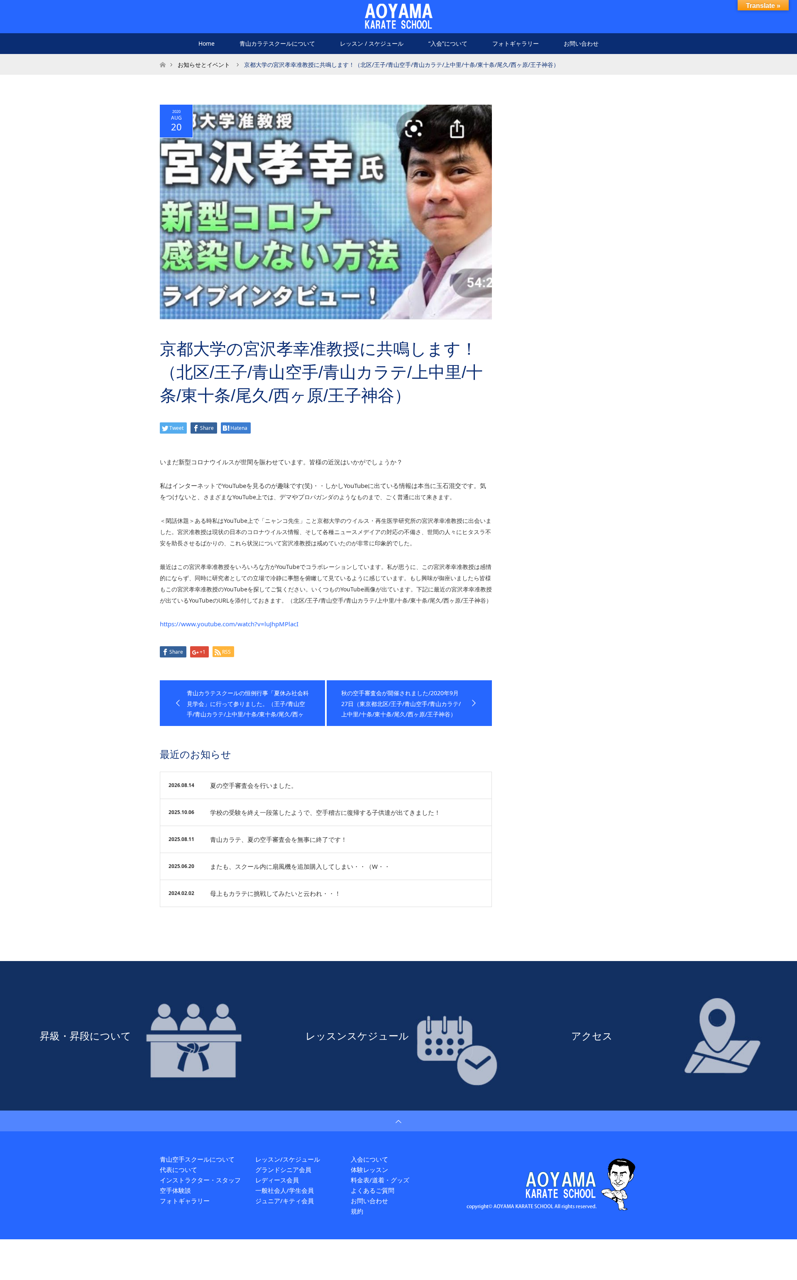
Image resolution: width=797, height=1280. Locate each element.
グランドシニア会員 (283, 1169)
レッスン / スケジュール (371, 43)
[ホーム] (162, 57)
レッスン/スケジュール (287, 1159)
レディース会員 (277, 1180)
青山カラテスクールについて (277, 43)
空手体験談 (175, 1190)
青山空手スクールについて (197, 1159)
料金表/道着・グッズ (380, 1180)
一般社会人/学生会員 (284, 1190)
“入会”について (447, 43)
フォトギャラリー (515, 43)
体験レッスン (369, 1169)
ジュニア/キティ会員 (284, 1201)
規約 (357, 1211)
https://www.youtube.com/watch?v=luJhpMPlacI (229, 624)
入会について (369, 1159)
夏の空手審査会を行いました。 (253, 785)
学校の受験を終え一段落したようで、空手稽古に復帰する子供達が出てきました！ (325, 812)
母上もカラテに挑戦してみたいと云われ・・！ (275, 893)
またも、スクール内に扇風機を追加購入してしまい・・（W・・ (300, 866)
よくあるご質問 (372, 1190)
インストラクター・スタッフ (200, 1180)
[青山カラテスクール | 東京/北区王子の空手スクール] (398, 16)
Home (206, 43)
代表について (178, 1169)
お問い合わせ (581, 43)
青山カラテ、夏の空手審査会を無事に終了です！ (278, 839)
